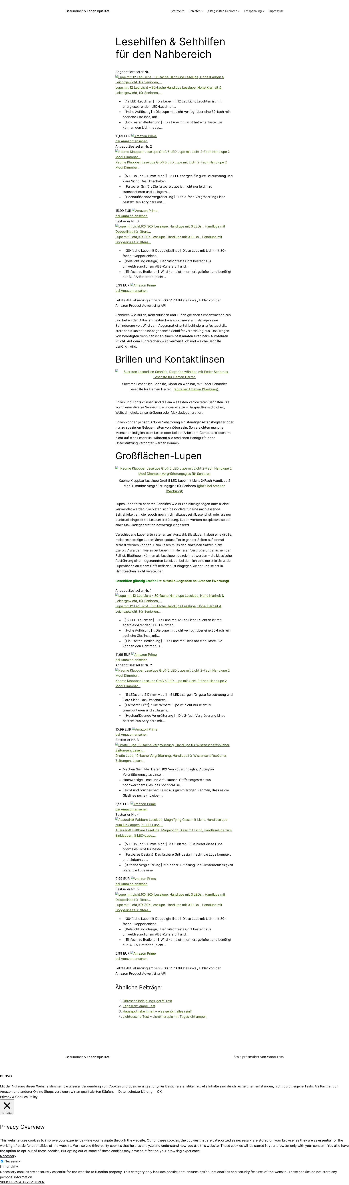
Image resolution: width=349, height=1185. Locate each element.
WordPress (275, 1057)
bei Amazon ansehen (131, 141)
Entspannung (253, 11)
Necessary (13, 1161)
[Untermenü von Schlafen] (202, 11)
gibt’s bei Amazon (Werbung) (196, 389)
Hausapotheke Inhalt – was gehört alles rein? (157, 1011)
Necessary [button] (8, 1156)
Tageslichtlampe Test (139, 1006)
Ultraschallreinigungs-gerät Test (147, 1001)
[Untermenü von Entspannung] (263, 11)
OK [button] (159, 1091)
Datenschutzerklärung (135, 1091)
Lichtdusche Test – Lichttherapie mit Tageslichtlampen (165, 1016)
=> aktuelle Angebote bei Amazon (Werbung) (194, 581)
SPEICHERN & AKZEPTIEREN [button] (22, 1182)
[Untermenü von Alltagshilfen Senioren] (239, 11)
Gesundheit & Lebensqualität (87, 11)
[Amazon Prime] (144, 136)
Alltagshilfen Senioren (222, 11)
